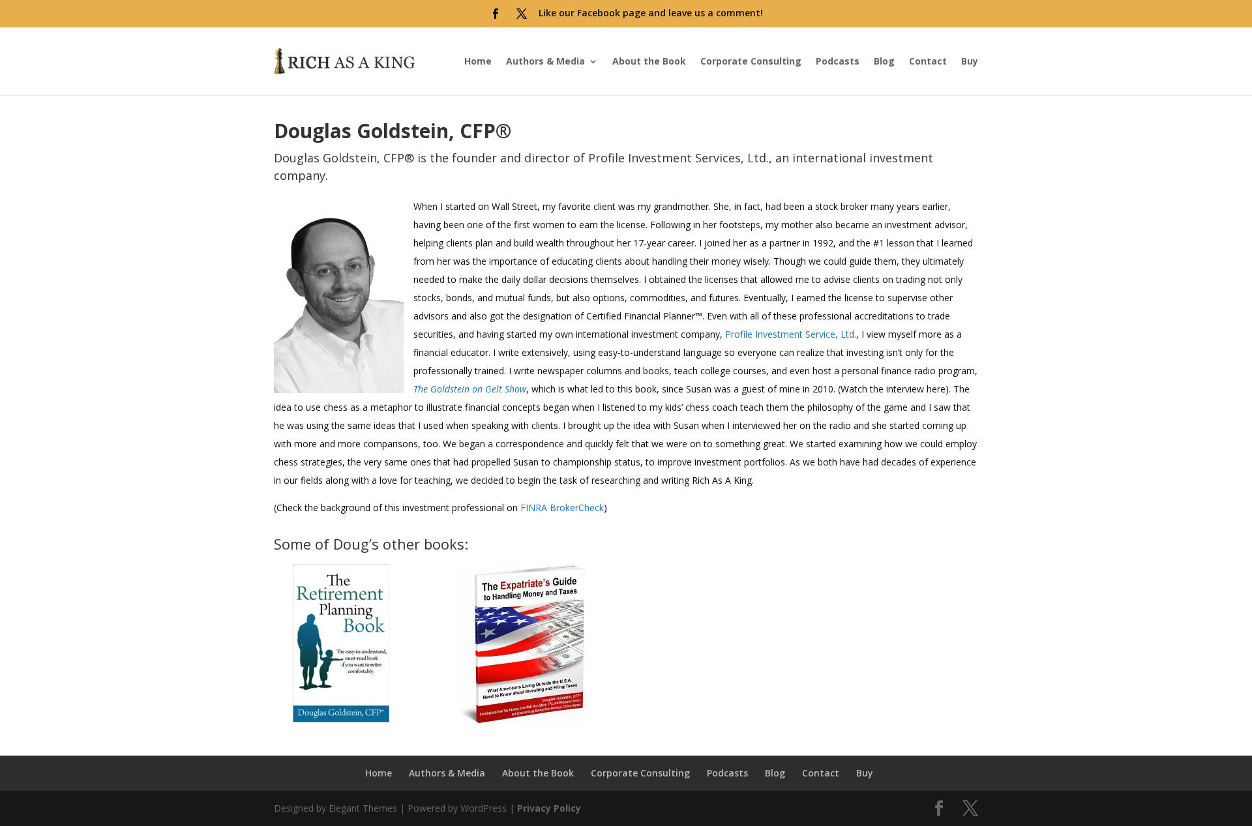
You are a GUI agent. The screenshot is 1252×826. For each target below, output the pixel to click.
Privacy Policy (549, 808)
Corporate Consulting (750, 61)
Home (478, 61)
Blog (884, 61)
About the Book (649, 61)
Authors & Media (545, 61)
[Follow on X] (521, 13)
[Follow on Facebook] (495, 13)
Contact (928, 61)
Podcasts (837, 61)
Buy (969, 61)
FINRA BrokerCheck (562, 507)
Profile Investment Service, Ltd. (790, 334)
